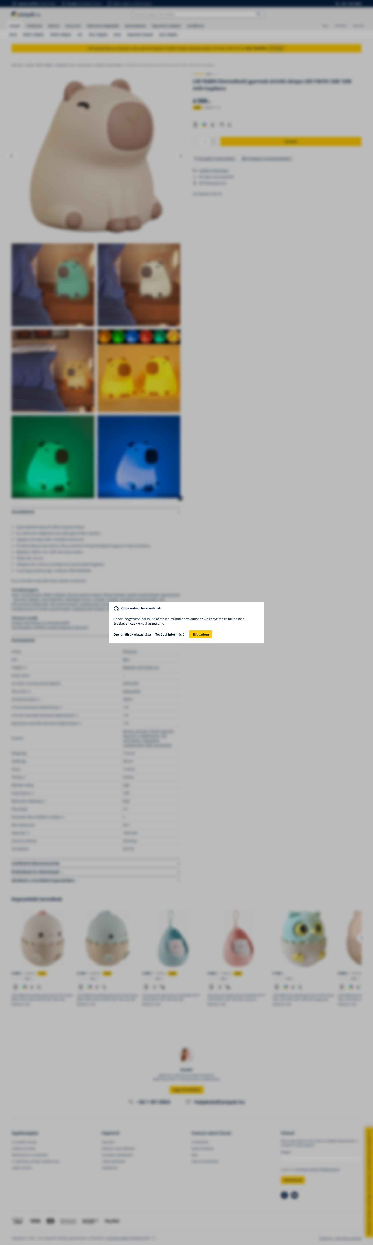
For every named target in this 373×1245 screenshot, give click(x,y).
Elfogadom (201, 634)
